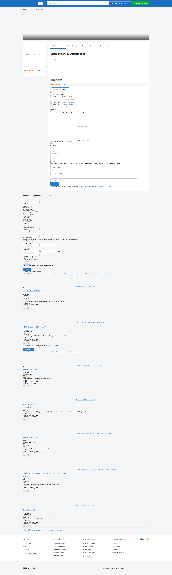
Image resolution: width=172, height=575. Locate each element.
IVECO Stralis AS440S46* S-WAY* (34, 327)
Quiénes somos (27, 543)
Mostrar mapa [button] (82, 126)
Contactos (26, 549)
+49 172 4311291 (70, 96)
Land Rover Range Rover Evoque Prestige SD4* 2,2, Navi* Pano (44, 474)
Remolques (41, 530)
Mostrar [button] (62, 96)
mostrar (27, 263)
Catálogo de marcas (58, 555)
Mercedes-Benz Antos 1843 (32, 370)
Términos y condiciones (59, 543)
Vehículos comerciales (57, 530)
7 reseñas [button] (38, 70)
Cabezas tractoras (28, 530)
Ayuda (24, 546)
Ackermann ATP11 (29, 404)
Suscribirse (28, 349)
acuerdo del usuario (105, 186)
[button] (59, 89)
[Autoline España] (29, 3)
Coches (35, 530)
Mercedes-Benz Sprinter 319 (32, 438)
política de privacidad (88, 186)
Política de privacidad (59, 546)
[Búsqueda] (48, 3)
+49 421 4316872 (70, 104)
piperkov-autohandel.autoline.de (59, 87)
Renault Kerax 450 (29, 510)
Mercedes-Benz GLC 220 (31, 291)
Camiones (48, 530)
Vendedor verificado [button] (56, 79)
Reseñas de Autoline (58, 552)
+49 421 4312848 (70, 102)
